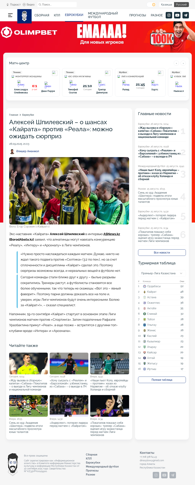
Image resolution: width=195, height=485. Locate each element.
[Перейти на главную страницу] (24, 16)
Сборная (41, 15)
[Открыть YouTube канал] (177, 15)
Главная (13, 115)
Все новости (162, 252)
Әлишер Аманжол (27, 151)
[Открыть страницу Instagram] (169, 15)
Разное (157, 15)
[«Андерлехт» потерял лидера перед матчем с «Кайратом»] (69, 415)
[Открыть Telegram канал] (185, 15)
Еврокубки (74, 15)
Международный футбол (103, 15)
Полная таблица (162, 379)
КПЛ (57, 15)
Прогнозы (137, 15)
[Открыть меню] (10, 15)
